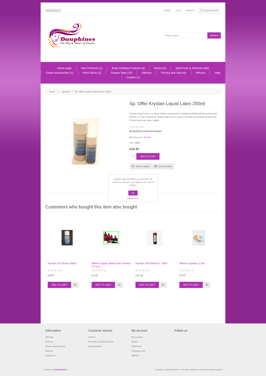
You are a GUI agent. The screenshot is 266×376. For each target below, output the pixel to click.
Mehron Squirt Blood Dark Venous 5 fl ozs (111, 265)
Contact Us (133, 77)
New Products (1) (91, 68)
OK (133, 193)
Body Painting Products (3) (128, 68)
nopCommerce (60, 370)
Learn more (133, 198)
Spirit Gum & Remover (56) (192, 68)
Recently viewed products (100, 341)
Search (91, 337)
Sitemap (49, 337)
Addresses (136, 346)
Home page (64, 68)
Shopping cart (138, 351)
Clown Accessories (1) (59, 72)
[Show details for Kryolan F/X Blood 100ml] (67, 238)
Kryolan (147, 137)
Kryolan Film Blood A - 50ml (151, 263)
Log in (178, 10)
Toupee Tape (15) (121, 72)
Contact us (50, 355)
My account (137, 337)
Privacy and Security (173, 72)
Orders (134, 341)
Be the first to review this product (145, 131)
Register (167, 10)
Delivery (147, 72)
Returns (200, 72)
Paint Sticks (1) (92, 72)
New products (95, 346)
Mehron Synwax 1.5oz (192, 263)
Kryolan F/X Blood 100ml (62, 263)
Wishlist (135, 355)
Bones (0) (160, 68)
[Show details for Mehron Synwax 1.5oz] (199, 238)
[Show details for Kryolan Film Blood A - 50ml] (155, 238)
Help (217, 72)
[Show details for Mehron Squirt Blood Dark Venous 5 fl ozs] (111, 238)
